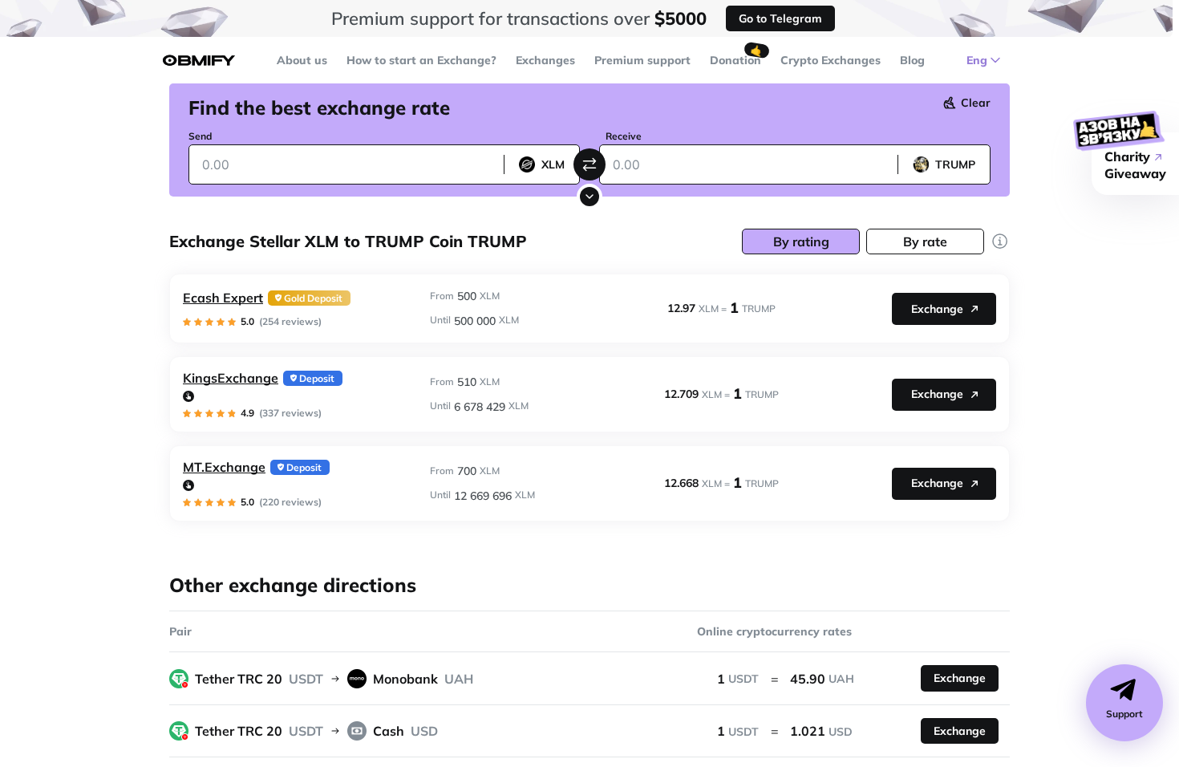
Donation (735, 60)
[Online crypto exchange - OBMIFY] (199, 60)
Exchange (937, 309)
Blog (912, 60)
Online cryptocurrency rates (774, 631)
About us (302, 60)
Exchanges (545, 60)
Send (200, 136)
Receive (624, 136)
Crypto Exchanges (830, 60)
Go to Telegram (780, 18)
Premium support (642, 60)
